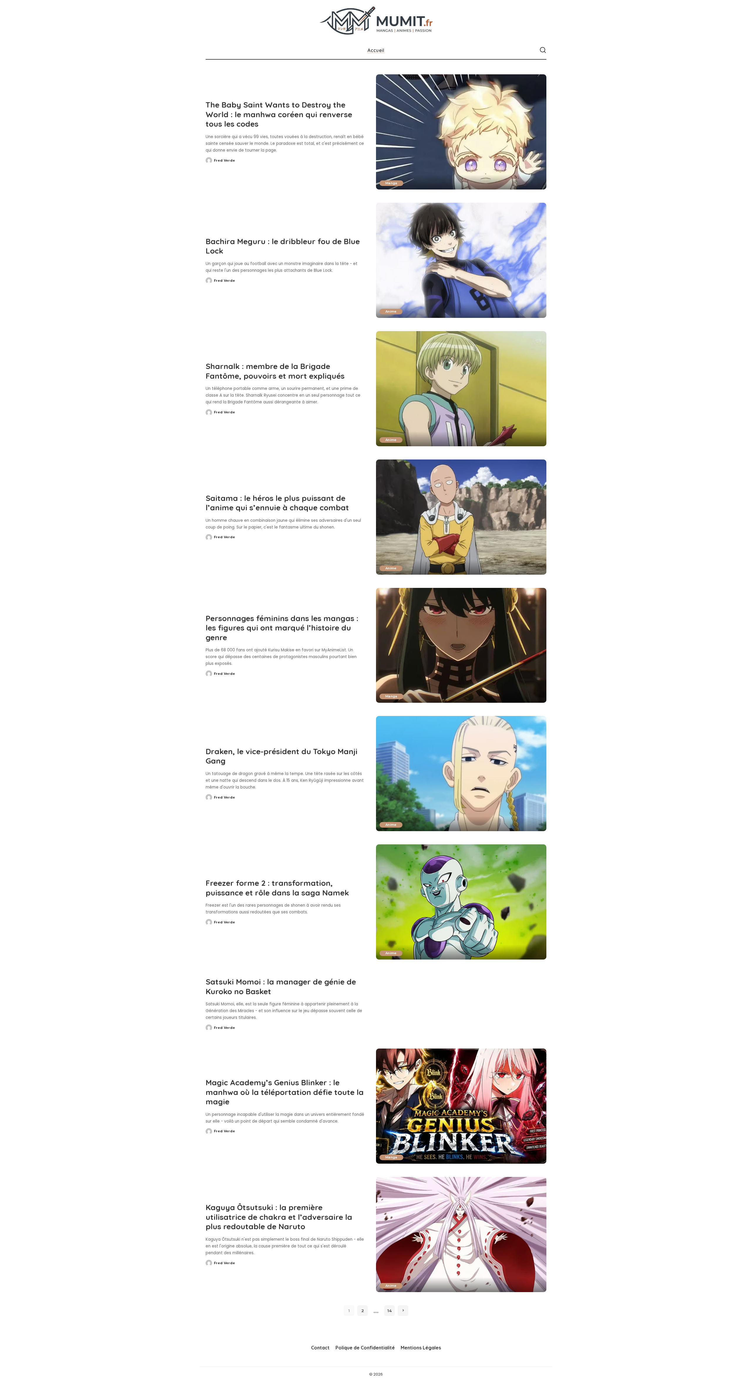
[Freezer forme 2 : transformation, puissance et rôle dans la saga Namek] (461, 902)
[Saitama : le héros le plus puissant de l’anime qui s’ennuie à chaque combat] (461, 517)
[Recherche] (542, 50)
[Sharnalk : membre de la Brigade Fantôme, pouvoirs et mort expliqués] (461, 388)
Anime (391, 311)
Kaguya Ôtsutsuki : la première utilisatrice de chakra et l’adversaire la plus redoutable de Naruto (279, 1216)
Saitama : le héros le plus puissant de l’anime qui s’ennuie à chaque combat (277, 503)
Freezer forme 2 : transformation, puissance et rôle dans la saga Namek (277, 888)
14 (389, 1310)
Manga (391, 183)
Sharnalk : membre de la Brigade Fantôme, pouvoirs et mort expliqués (275, 371)
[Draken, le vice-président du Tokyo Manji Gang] (461, 773)
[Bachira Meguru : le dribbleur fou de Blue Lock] (461, 260)
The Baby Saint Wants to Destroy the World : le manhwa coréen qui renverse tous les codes (279, 114)
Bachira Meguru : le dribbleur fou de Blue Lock (283, 246)
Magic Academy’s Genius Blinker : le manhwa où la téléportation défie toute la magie (285, 1092)
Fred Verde (224, 160)
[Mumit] (376, 21)
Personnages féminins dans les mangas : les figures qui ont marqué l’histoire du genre (282, 627)
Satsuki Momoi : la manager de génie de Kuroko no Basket (281, 986)
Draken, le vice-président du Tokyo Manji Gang (281, 756)
